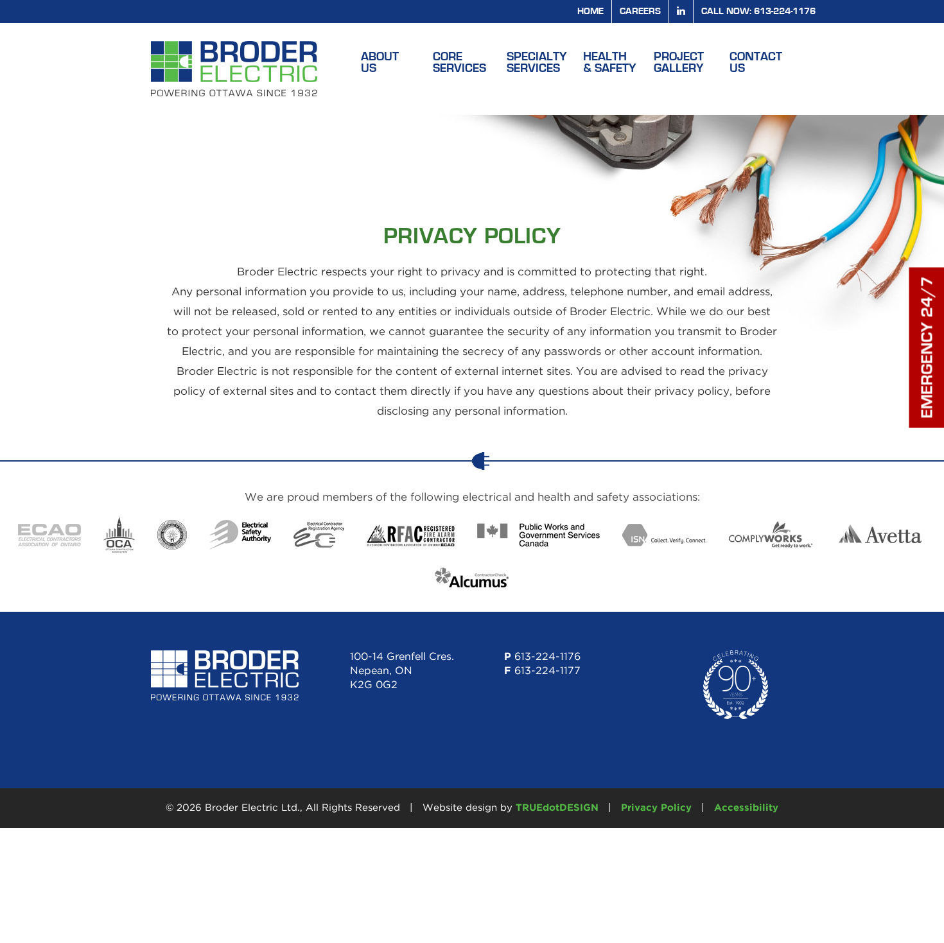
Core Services (459, 62)
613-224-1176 (547, 657)
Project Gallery (679, 62)
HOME (590, 11)
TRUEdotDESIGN (557, 808)
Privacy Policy (656, 808)
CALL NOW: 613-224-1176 (758, 11)
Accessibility (746, 808)
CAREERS (640, 11)
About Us (380, 62)
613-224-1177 (547, 671)
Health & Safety (609, 62)
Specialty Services (537, 62)
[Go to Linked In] (681, 11)
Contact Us (756, 62)
